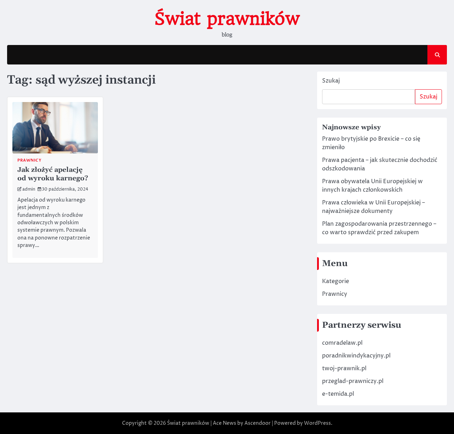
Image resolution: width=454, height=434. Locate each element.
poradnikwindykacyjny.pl (356, 356)
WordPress (317, 423)
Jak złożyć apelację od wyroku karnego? (52, 174)
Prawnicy (334, 294)
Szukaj (331, 81)
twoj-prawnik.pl (344, 368)
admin (28, 189)
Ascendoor (257, 423)
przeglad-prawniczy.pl (352, 381)
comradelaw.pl (342, 343)
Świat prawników (227, 19)
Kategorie (335, 281)
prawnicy (29, 160)
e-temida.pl (338, 394)
